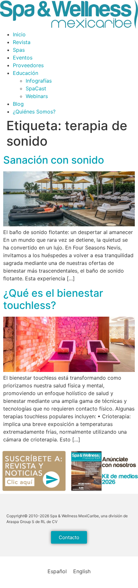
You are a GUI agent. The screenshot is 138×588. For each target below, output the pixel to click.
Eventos (22, 57)
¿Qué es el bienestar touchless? (53, 299)
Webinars (37, 96)
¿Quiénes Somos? (34, 111)
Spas (19, 50)
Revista (21, 42)
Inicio (19, 34)
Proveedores (28, 65)
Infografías (39, 80)
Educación (25, 73)
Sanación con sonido (53, 160)
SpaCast (36, 88)
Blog (18, 104)
